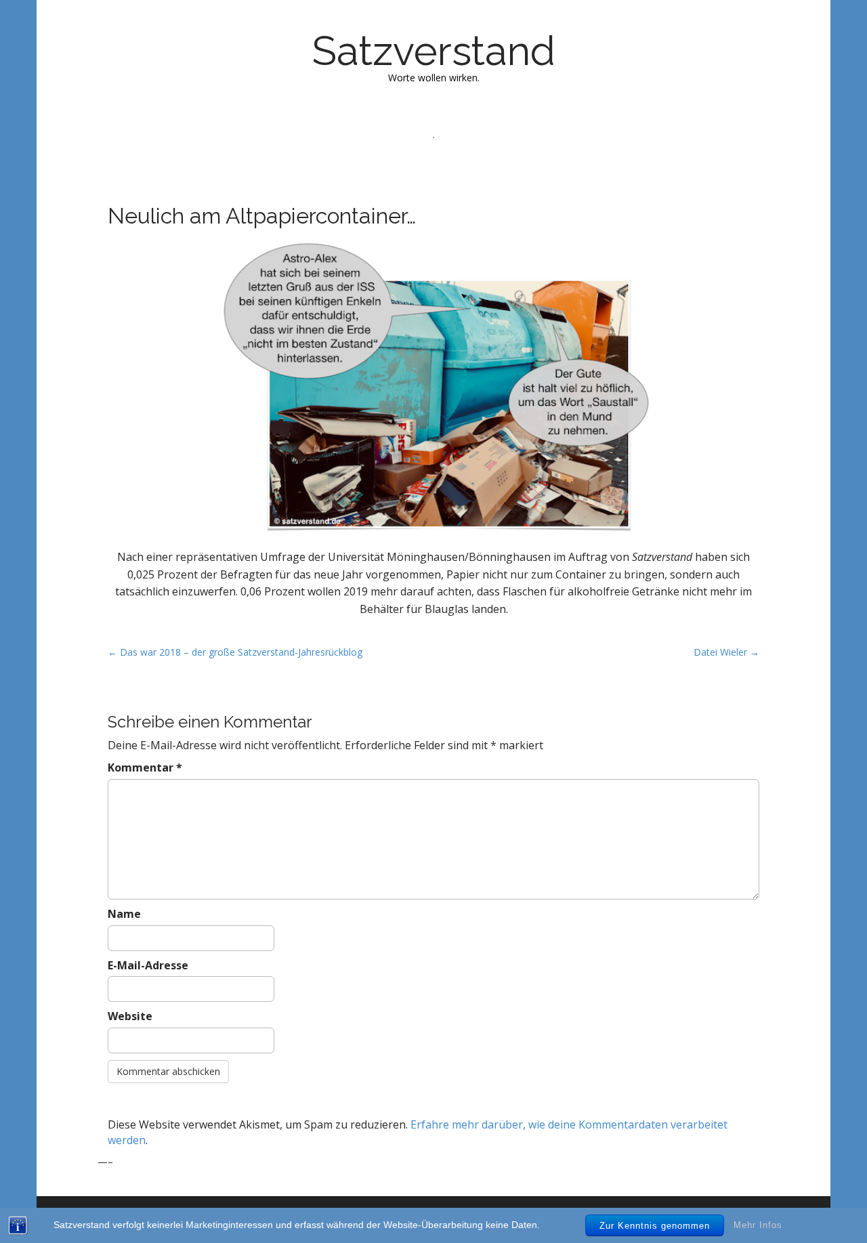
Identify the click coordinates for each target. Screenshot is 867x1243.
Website (130, 1016)
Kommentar (145, 767)
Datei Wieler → (726, 652)
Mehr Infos (758, 1225)
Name (124, 913)
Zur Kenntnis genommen (654, 1226)
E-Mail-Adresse (148, 965)
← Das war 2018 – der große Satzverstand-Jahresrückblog (235, 652)
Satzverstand (433, 51)
